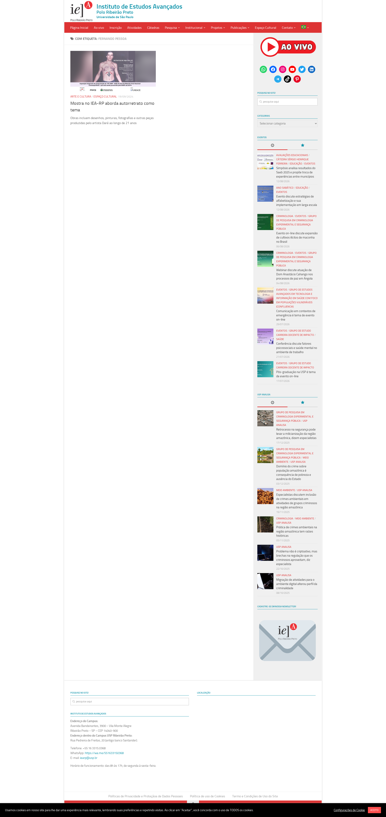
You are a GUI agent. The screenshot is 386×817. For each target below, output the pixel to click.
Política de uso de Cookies (207, 796)
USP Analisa (298, 461)
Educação (296, 163)
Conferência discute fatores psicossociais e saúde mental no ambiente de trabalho (296, 348)
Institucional (193, 28)
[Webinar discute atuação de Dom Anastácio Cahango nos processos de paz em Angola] (265, 259)
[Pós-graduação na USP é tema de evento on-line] (265, 369)
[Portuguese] (305, 27)
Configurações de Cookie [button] (349, 810)
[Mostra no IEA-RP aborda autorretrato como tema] (113, 71)
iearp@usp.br (88, 758)
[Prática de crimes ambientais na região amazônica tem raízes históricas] (265, 524)
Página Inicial (79, 28)
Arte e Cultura (80, 96)
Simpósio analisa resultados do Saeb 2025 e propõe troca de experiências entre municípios (295, 172)
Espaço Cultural (265, 28)
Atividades (134, 28)
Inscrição (116, 28)
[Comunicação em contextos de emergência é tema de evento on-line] (265, 296)
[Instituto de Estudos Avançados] (81, 11)
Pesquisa (171, 28)
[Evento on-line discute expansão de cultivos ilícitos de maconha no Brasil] (265, 222)
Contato (287, 28)
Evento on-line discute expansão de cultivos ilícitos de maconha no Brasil (297, 237)
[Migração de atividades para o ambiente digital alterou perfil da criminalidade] (265, 581)
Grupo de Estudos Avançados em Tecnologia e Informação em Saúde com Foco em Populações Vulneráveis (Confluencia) (297, 298)
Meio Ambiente (285, 490)
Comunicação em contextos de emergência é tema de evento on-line (295, 315)
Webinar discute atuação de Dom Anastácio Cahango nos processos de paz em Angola (294, 274)
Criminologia (284, 216)
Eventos (309, 163)
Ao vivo (99, 28)
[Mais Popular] (302, 145)
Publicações (238, 28)
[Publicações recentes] (272, 145)
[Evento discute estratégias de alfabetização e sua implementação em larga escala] (265, 194)
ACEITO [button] (374, 810)
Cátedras (153, 28)
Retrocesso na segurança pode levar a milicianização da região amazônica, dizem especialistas (296, 434)
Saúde (280, 339)
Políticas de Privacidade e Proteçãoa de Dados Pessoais (145, 796)
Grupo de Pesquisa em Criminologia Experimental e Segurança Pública (294, 416)
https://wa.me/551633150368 (104, 753)
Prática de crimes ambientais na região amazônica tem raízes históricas (296, 531)
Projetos (216, 28)
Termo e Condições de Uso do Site (255, 796)
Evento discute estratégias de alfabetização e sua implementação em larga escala (296, 201)
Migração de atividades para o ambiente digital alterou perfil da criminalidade (296, 584)
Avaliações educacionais (292, 155)
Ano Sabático (285, 187)
